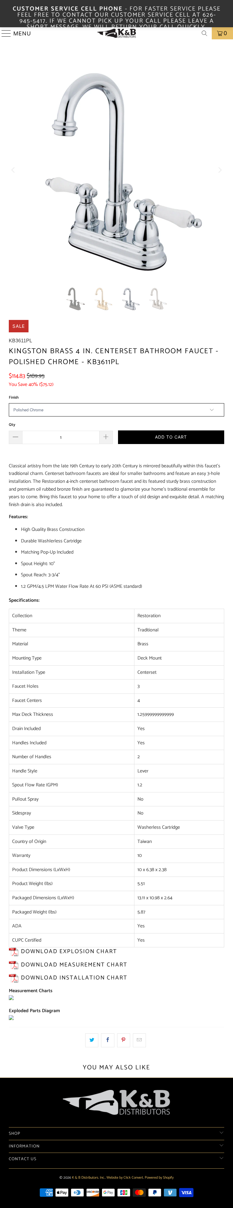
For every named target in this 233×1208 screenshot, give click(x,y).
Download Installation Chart (74, 978)
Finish (14, 397)
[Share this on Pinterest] (123, 1040)
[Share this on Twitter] (91, 1040)
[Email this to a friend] (139, 1040)
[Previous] (13, 170)
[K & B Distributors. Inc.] (116, 33)
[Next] (220, 170)
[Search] (204, 33)
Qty (12, 425)
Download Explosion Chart (69, 951)
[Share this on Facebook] (107, 1040)
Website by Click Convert (124, 1177)
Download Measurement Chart (74, 964)
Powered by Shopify (159, 1177)
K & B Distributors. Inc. (88, 1177)
